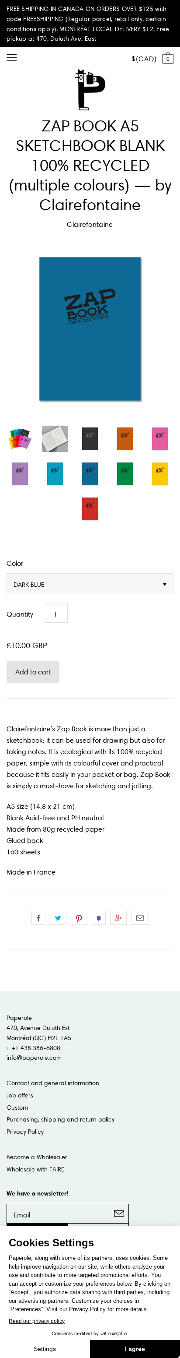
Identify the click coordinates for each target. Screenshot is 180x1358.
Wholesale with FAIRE (35, 1169)
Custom (17, 1107)
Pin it (79, 918)
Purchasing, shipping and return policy (60, 1119)
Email (140, 918)
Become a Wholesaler (37, 1157)
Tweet (58, 918)
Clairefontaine (90, 224)
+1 (118, 918)
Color (15, 563)
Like (38, 918)
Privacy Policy (25, 1132)
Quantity (20, 614)
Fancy (99, 918)
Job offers (20, 1095)
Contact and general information (53, 1083)
